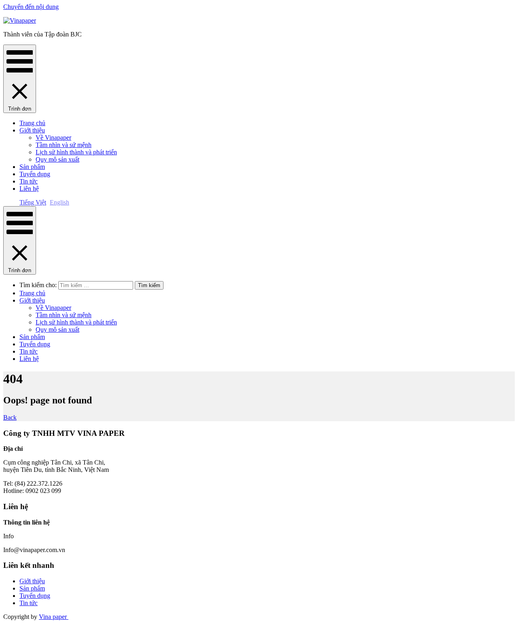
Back (10, 417)
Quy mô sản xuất (57, 159)
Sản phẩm (32, 166)
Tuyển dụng (34, 174)
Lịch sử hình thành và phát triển (76, 152)
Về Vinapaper (53, 137)
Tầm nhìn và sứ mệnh (63, 144)
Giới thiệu (32, 130)
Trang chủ (32, 122)
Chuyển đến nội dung (31, 6)
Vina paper (53, 616)
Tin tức (28, 181)
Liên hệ (29, 188)
